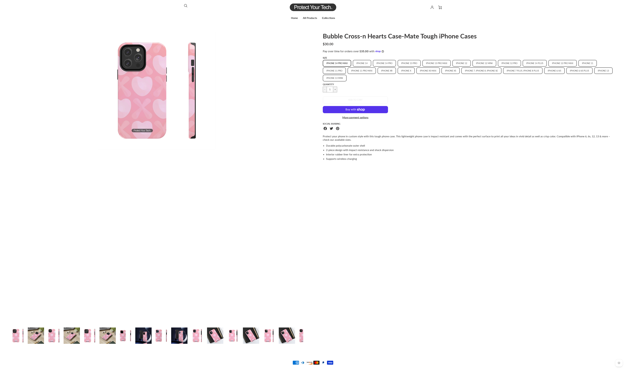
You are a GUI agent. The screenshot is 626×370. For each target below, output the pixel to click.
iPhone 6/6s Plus (579, 70)
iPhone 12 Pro (509, 63)
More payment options (355, 117)
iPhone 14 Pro (384, 63)
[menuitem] (294, 18)
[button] (355, 100)
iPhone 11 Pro (334, 70)
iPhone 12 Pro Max (562, 63)
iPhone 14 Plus (534, 63)
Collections (328, 17)
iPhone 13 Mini (334, 78)
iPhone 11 (587, 63)
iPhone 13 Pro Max (436, 63)
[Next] (305, 178)
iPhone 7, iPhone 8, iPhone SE (481, 70)
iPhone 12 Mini (484, 63)
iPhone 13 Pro (409, 63)
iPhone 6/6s (554, 70)
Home (294, 17)
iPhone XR (386, 70)
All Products (310, 17)
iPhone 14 (362, 63)
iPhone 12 (461, 63)
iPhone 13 (603, 70)
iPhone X (406, 70)
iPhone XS (450, 70)
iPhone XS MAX (428, 70)
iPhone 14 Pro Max (337, 63)
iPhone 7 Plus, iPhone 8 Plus (523, 70)
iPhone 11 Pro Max (361, 70)
